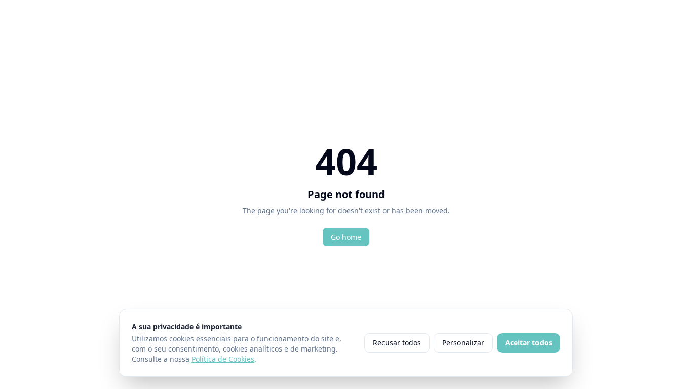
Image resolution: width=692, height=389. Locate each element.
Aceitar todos (528, 342)
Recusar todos (397, 342)
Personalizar (463, 342)
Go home (346, 237)
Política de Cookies (222, 359)
